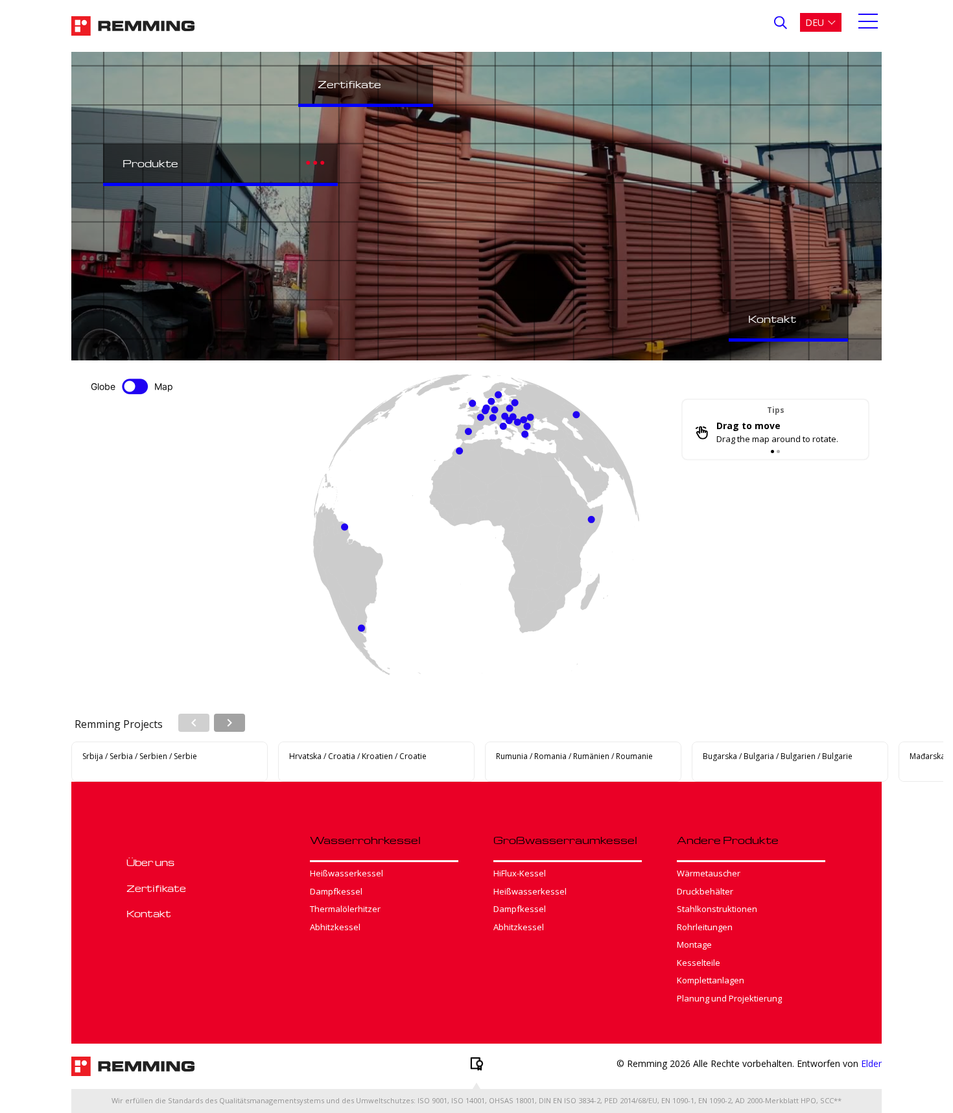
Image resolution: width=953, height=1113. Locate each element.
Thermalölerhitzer (345, 909)
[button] (820, 22)
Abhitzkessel (335, 927)
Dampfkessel (336, 891)
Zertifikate (349, 84)
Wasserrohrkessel (365, 840)
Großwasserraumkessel (565, 840)
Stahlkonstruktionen (717, 909)
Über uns (150, 862)
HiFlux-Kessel (519, 873)
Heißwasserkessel (346, 873)
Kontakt (772, 318)
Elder (871, 1063)
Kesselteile (698, 962)
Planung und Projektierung (729, 998)
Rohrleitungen (705, 927)
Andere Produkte (728, 840)
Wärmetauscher (708, 873)
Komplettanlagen (710, 980)
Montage (694, 944)
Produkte (150, 163)
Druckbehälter (705, 891)
